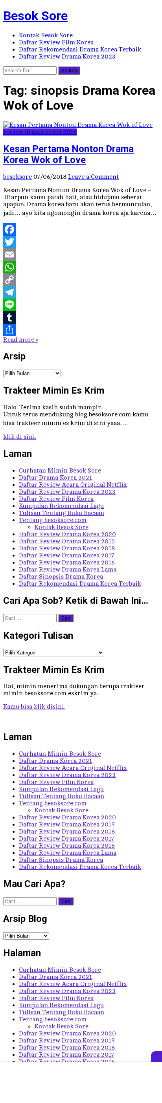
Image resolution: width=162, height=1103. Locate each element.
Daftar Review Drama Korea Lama (67, 569)
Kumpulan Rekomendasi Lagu (61, 505)
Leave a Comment (93, 176)
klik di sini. (19, 436)
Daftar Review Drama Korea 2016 (67, 562)
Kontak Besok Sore (46, 35)
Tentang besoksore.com (53, 520)
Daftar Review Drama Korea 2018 (67, 548)
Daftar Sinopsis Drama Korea (61, 576)
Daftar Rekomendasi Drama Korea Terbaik (80, 49)
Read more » (20, 339)
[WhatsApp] (81, 267)
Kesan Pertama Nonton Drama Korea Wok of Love (68, 154)
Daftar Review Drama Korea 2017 (66, 555)
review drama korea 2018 (40, 132)
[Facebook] (81, 229)
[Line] (81, 305)
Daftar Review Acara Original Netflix (73, 484)
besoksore (17, 176)
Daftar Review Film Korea (56, 42)
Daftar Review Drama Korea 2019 (67, 541)
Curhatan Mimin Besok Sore (60, 470)
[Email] (81, 254)
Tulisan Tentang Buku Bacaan (61, 513)
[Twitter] (81, 242)
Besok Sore (35, 15)
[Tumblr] (81, 317)
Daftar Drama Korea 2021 (55, 477)
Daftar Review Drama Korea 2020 (67, 534)
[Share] (81, 330)
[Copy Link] (81, 279)
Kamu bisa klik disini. (34, 706)
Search (69, 70)
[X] (156, 1056)
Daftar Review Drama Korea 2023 (67, 56)
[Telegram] (81, 292)
